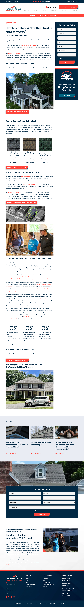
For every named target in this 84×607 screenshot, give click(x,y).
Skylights (28, 588)
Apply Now (67, 95)
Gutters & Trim (29, 586)
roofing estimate (25, 176)
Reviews (45, 586)
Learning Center (46, 582)
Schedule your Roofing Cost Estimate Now (21, 203)
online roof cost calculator (29, 45)
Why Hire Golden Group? (48, 584)
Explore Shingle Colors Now (16, 167)
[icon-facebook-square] (6, 597)
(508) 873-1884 (52, 7)
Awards (44, 590)
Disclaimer (42, 603)
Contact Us (45, 578)
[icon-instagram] (11, 597)
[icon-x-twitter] (9, 597)
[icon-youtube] (14, 597)
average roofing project (14, 53)
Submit (66, 62)
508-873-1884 (26, 317)
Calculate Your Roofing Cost (17, 112)
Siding (27, 582)
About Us (45, 580)
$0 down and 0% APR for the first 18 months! (42, 15)
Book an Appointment (70, 7)
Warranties (45, 588)
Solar (27, 580)
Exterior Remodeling (30, 584)
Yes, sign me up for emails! (67, 58)
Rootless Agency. (65, 603)
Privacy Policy (49, 603)
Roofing (27, 578)
